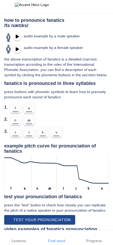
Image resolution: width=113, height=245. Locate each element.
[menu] (7, 6)
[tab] (19, 237)
